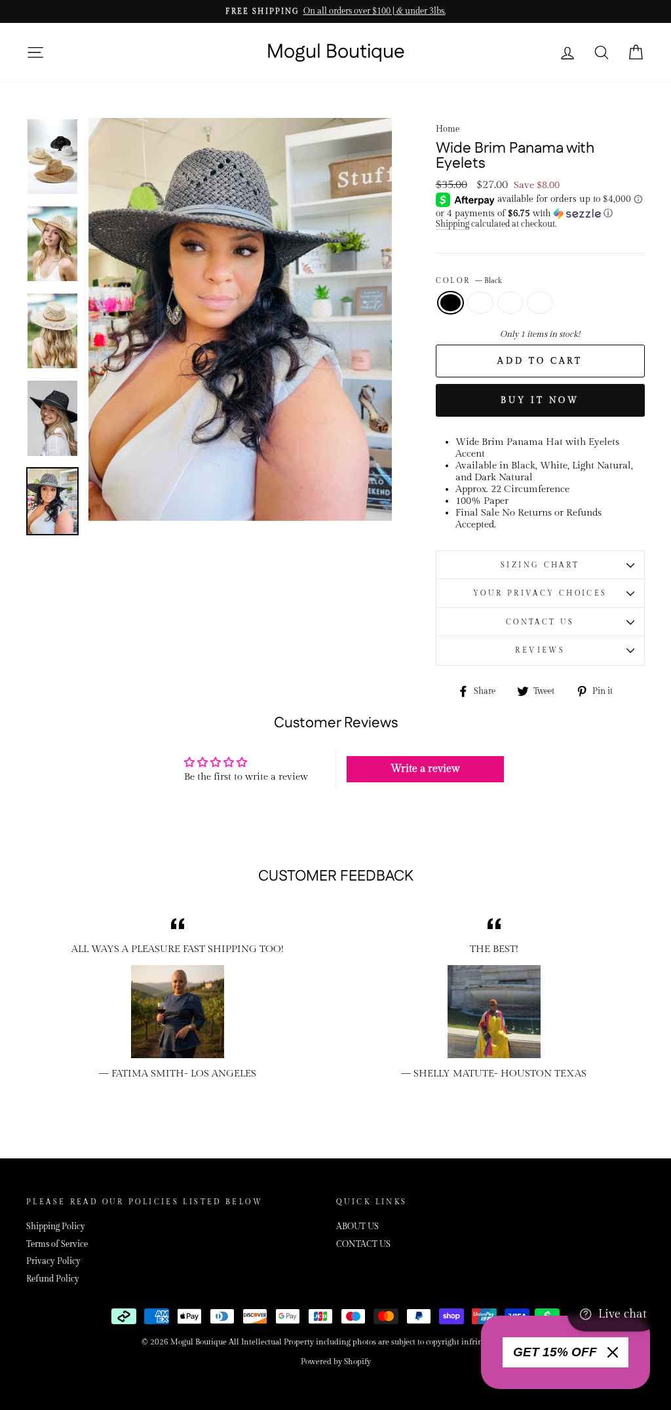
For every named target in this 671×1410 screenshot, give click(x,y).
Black (450, 302)
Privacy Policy (53, 1262)
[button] (540, 213)
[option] (335, 11)
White (539, 302)
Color (469, 280)
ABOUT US (357, 1227)
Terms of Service (57, 1244)
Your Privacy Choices (540, 593)
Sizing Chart (540, 565)
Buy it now (540, 400)
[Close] (612, 1352)
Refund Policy (52, 1279)
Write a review (425, 769)
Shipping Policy (55, 1227)
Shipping (452, 224)
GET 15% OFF (555, 1352)
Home (447, 129)
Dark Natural (480, 302)
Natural (510, 302)
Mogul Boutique (336, 52)
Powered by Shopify (336, 1361)
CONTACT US (540, 622)
